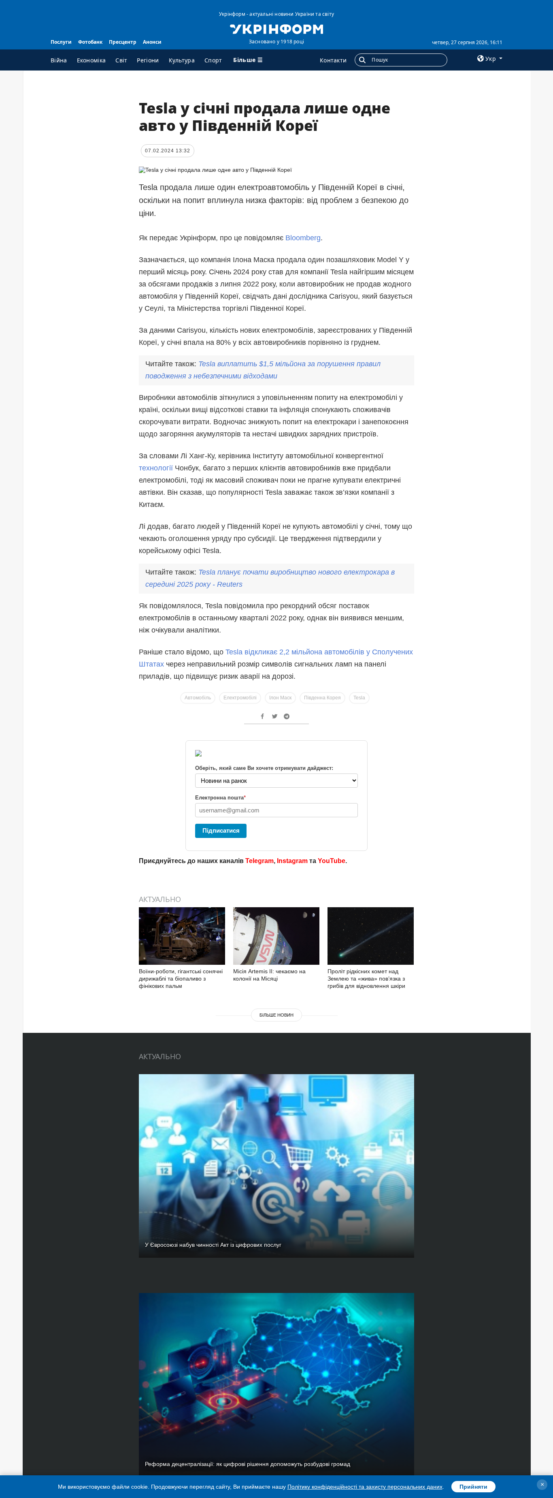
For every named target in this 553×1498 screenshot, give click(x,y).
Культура (182, 60)
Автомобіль (198, 698)
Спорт (213, 60)
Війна (59, 60)
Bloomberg (303, 238)
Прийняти (473, 1486)
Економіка (91, 60)
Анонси (152, 41)
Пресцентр (122, 41)
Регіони (148, 60)
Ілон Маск (280, 698)
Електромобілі (240, 698)
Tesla (359, 698)
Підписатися (221, 830)
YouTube (331, 860)
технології (156, 468)
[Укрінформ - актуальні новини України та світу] (276, 28)
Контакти (333, 60)
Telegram (259, 860)
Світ (121, 60)
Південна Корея (322, 698)
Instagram (292, 860)
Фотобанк (90, 41)
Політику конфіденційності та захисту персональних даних (364, 1486)
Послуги (61, 41)
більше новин (276, 1015)
